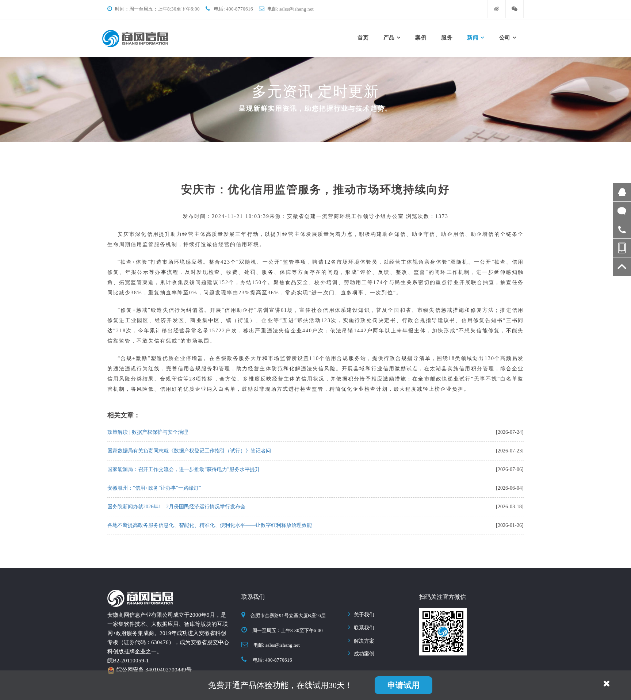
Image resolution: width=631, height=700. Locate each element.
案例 (421, 38)
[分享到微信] (508, 405)
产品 (389, 38)
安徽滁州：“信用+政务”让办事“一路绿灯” (154, 488)
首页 (363, 38)
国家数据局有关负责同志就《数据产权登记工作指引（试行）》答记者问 (189, 451)
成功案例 (364, 654)
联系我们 (364, 628)
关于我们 (364, 614)
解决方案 (364, 641)
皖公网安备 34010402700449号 (154, 670)
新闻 (472, 38)
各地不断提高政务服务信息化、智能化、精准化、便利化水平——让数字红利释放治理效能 (209, 525)
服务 (446, 38)
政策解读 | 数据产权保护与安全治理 (147, 432)
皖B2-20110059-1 (128, 660)
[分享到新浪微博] (516, 405)
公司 (504, 38)
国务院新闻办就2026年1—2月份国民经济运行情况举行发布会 (176, 506)
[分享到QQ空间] (524, 405)
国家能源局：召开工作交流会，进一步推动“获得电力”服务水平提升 (183, 469)
